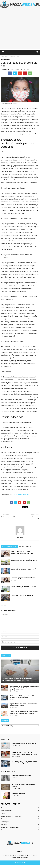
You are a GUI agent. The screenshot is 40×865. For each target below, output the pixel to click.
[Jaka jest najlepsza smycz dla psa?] (5, 571)
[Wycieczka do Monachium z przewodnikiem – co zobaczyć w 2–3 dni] (4, 705)
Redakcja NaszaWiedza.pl (15, 680)
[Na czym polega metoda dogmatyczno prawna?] (5, 787)
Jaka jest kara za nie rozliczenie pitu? (33, 518)
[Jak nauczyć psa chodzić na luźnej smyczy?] (5, 580)
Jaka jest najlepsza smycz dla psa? (23, 569)
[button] (37, 52)
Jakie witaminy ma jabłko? (20, 793)
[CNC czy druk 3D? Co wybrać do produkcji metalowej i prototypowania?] (4, 697)
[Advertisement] (20, 29)
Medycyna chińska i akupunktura (10, 827)
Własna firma (5, 808)
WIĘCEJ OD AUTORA (25, 546)
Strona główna (4, 56)
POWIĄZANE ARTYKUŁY (9, 546)
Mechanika (4, 824)
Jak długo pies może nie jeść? (22, 595)
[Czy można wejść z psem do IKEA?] (5, 589)
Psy (8, 59)
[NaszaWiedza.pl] (20, 4)
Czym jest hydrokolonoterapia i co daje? (17, 678)
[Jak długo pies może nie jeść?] (5, 597)
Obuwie (3, 813)
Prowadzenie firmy (6, 810)
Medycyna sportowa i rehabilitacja (11, 816)
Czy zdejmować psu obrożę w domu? (24, 560)
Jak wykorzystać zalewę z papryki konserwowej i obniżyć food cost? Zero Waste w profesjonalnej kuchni (24, 688)
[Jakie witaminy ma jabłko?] (5, 795)
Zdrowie (5, 680)
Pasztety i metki (6, 819)
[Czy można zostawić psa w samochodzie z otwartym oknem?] (5, 553)
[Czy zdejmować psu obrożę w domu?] (5, 562)
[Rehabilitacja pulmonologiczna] (5, 778)
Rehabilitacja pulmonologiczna (21, 775)
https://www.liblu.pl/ (21, 494)
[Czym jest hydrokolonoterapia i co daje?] (20, 671)
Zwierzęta (3, 59)
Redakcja (6, 69)
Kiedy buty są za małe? (8, 517)
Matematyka (5, 821)
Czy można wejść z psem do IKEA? (23, 587)
